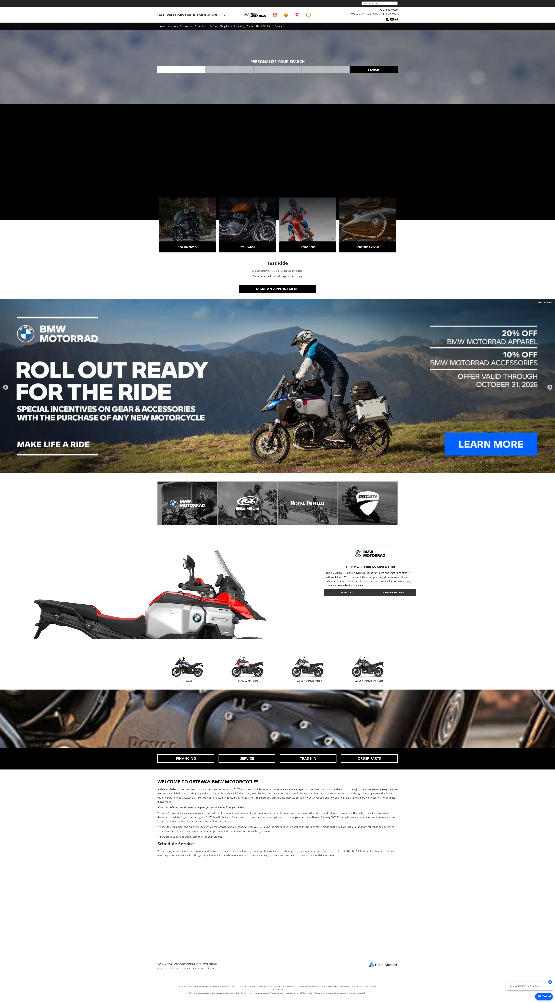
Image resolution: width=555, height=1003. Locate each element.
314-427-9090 (390, 9)
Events (278, 26)
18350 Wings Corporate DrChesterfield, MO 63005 (374, 14)
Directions (175, 968)
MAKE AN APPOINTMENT (277, 288)
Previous (5, 389)
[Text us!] (544, 997)
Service (214, 26)
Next (550, 389)
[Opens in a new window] (387, 19)
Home (162, 26)
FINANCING (186, 758)
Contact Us (253, 26)
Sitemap (211, 968)
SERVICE (247, 758)
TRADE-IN (308, 758)
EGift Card (266, 26)
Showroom (186, 26)
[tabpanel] (277, 386)
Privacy (186, 968)
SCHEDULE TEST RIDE (393, 592)
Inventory (173, 26)
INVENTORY (347, 592)
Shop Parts (226, 26)
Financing (239, 26)
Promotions (201, 26)
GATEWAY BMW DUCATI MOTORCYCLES (191, 14)
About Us (161, 968)
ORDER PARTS (369, 758)
